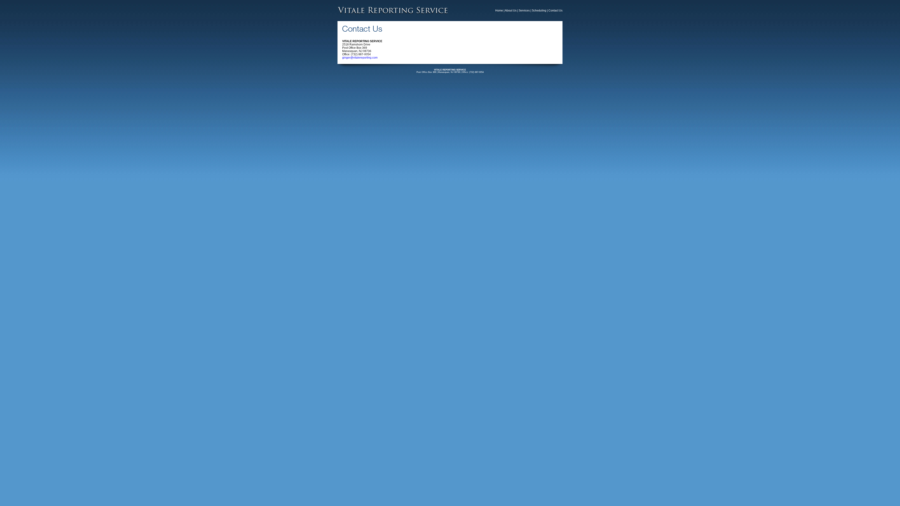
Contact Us (555, 10)
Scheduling (539, 10)
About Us (511, 10)
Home (499, 10)
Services (524, 10)
